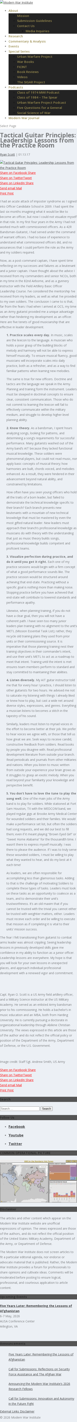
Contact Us (26, 26)
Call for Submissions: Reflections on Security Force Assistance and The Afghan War (39, 1371)
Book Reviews (28, 72)
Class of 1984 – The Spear (37, 97)
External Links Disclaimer (17, 1411)
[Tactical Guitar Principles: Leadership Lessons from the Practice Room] (38, 168)
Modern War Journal (24, 118)
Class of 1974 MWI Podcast (38, 92)
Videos (22, 77)
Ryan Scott (7, 154)
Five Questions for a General (39, 107)
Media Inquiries (37, 31)
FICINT (22, 67)
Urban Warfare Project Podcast (41, 102)
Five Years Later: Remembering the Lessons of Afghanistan (41, 1356)
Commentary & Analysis (27, 41)
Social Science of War (33, 113)
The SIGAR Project (31, 82)
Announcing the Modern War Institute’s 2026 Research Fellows (39, 1386)
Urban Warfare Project (34, 56)
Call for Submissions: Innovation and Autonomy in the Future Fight (41, 1401)
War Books (25, 61)
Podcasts (16, 87)
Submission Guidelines (34, 20)
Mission (23, 16)
